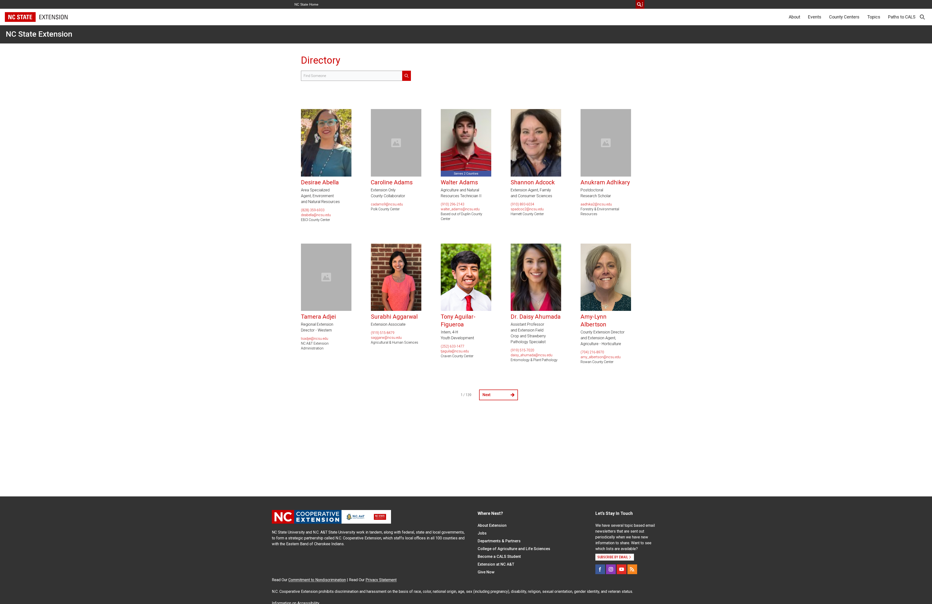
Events (814, 16)
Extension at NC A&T (496, 564)
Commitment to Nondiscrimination (317, 580)
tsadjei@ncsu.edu (314, 338)
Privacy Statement (381, 580)
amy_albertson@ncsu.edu (601, 357)
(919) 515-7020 (522, 350)
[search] (640, 4)
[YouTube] (621, 569)
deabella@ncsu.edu (316, 215)
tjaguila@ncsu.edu (455, 351)
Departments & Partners (499, 541)
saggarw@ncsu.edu (386, 338)
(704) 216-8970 (592, 352)
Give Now (486, 572)
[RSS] (632, 569)
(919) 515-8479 (382, 333)
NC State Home (306, 4)
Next (487, 394)
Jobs (482, 533)
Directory (320, 60)
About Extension (492, 525)
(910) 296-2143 (452, 204)
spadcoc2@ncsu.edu (527, 209)
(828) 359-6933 (313, 210)
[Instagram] (611, 569)
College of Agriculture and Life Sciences (514, 548)
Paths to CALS (901, 16)
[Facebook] (600, 569)
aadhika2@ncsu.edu (596, 204)
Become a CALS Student (499, 556)
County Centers (844, 16)
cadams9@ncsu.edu (387, 204)
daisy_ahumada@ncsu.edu (531, 355)
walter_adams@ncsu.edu (460, 209)
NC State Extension (39, 34)
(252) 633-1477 (452, 346)
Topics (873, 16)
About (794, 16)
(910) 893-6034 (522, 204)
